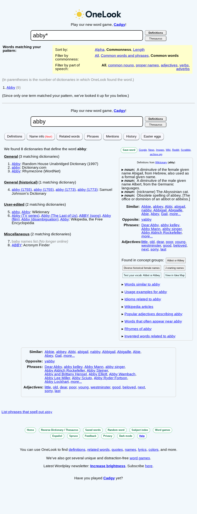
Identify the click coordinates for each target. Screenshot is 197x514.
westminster (151, 245)
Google (143, 149)
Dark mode (125, 435)
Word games (162, 429)
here (149, 466)
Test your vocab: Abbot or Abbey (142, 275)
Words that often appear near (153, 321)
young (180, 242)
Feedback (90, 435)
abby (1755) (22, 190)
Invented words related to (149, 336)
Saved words (93, 429)
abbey (158, 207)
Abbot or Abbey (175, 260)
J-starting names (174, 268)
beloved (180, 245)
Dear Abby (150, 225)
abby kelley (170, 225)
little (144, 242)
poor (169, 242)
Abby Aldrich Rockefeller (161, 233)
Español (57, 435)
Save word (129, 149)
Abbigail (160, 210)
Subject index (140, 429)
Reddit (175, 149)
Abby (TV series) (25, 216)
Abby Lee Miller (57, 378)
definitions (77, 450)
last (163, 249)
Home (30, 429)
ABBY (17, 245)
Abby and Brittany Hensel (66, 374)
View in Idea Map (174, 275)
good (167, 245)
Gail (164, 214)
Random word (116, 429)
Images (160, 149)
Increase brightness (107, 466)
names (130, 450)
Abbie (146, 207)
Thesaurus (155, 38)
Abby (11, 88)
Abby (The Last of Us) (59, 216)
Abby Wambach (122, 374)
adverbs (183, 69)
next (145, 249)
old (152, 242)
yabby (146, 219)
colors (154, 450)
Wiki (168, 149)
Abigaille (175, 210)
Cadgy (119, 25)
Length (139, 50)
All (97, 56)
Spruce (73, 435)
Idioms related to (142, 299)
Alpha (99, 50)
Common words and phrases (125, 56)
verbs (184, 65)
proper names (147, 65)
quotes (117, 450)
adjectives (169, 65)
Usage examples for (145, 292)
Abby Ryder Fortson (110, 378)
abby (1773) (66, 190)
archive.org (156, 154)
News (151, 149)
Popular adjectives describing (153, 314)
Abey (155, 214)
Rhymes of (138, 329)
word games (140, 458)
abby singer (172, 229)
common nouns (121, 65)
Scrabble (186, 149)
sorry (154, 249)
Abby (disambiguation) (39, 219)
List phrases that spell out (27, 412)
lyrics (142, 450)
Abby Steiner (97, 370)
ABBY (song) (90, 216)
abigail (179, 207)
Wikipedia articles (138, 307)
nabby (146, 210)
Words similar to (142, 284)
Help (142, 435)
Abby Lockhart (57, 382)
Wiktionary (161, 162)
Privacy (107, 435)
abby (16, 167)
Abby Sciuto (82, 378)
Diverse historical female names (142, 268)
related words (98, 450)
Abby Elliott (98, 374)
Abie (145, 214)
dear (160, 242)
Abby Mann (150, 229)
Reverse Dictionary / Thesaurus (59, 429)
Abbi (168, 207)
